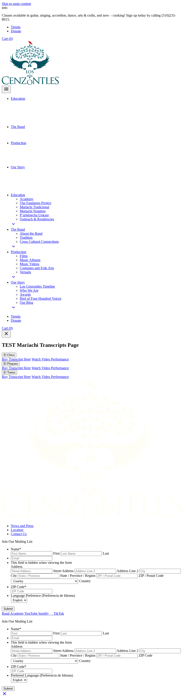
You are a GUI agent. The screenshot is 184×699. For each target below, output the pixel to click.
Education (18, 98)
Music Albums (30, 260)
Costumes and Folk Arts (37, 268)
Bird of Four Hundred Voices (40, 298)
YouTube (31, 613)
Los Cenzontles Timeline (37, 286)
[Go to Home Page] (92, 518)
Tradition (26, 237)
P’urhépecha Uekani (34, 215)
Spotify (44, 613)
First (56, 553)
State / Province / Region (77, 575)
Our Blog (26, 302)
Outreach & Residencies (37, 219)
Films (24, 256)
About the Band (31, 233)
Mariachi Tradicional (34, 207)
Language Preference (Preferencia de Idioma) (43, 595)
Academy (26, 199)
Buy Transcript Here (16, 359)
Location (17, 530)
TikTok (58, 613)
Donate (16, 31)
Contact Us (19, 534)
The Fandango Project (35, 203)
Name (16, 549)
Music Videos (29, 264)
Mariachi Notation (33, 211)
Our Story (18, 167)
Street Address (63, 571)
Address (16, 567)
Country (85, 581)
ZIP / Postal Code (151, 575)
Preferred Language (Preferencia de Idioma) (42, 675)
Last (106, 553)
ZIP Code (18, 587)
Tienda (15, 27)
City (14, 575)
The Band (18, 127)
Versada (25, 272)
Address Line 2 (127, 571)
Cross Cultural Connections (39, 241)
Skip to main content (16, 4)
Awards (25, 294)
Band (6, 613)
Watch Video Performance (50, 359)
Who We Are (29, 290)
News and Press (22, 526)
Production (18, 143)
